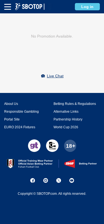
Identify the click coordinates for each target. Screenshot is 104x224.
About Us (11, 104)
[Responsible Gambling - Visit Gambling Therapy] (34, 146)
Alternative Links (66, 112)
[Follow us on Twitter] (58, 180)
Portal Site (12, 119)
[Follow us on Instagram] (45, 180)
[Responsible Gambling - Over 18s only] (70, 146)
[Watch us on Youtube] (71, 180)
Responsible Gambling (21, 112)
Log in (87, 6)
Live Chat (55, 76)
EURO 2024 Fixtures (19, 127)
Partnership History (68, 119)
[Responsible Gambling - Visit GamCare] (52, 146)
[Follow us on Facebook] (32, 180)
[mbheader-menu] (7, 7)
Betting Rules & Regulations (75, 104)
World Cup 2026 (66, 127)
